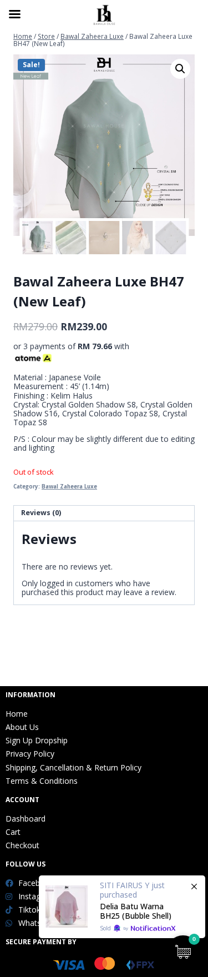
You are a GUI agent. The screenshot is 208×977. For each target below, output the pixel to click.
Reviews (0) (41, 512)
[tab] (104, 513)
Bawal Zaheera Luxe (69, 486)
